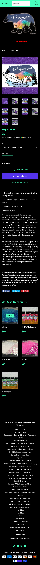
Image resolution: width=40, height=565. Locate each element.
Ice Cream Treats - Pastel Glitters (20, 472)
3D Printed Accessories (20, 522)
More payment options (20, 182)
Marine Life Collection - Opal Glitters (20, 469)
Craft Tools (20, 519)
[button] (20, 137)
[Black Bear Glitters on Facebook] (17, 546)
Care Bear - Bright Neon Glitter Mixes (20, 475)
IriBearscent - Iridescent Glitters (20, 466)
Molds (20, 516)
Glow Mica (20, 513)
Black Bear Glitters (14, 552)
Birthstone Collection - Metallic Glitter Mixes (20, 493)
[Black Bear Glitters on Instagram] (21, 546)
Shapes (20, 495)
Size (3, 143)
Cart (36, 5)
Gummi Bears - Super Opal (20, 455)
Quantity (5, 153)
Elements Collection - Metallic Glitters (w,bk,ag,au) (20, 464)
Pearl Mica (20, 510)
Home (3, 50)
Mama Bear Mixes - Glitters (20, 490)
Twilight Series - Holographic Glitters (20, 478)
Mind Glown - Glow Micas (20, 446)
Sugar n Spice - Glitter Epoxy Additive (20, 449)
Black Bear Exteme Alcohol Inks (20, 504)
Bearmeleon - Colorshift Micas (20, 507)
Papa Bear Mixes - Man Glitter (20, 501)
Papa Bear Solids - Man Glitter (20, 498)
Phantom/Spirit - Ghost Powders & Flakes (20, 443)
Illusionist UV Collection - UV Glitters (20, 484)
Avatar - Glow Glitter (20, 487)
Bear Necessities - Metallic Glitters (20, 461)
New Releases (20, 429)
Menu (6, 3)
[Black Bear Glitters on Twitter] (14, 546)
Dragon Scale (20, 458)
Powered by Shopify (28, 552)
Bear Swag (20, 530)
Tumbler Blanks (20, 524)
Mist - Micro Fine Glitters (20, 440)
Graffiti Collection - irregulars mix (20, 452)
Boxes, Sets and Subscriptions (20, 527)
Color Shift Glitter (20, 481)
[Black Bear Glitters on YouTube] (25, 546)
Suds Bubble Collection (20, 432)
